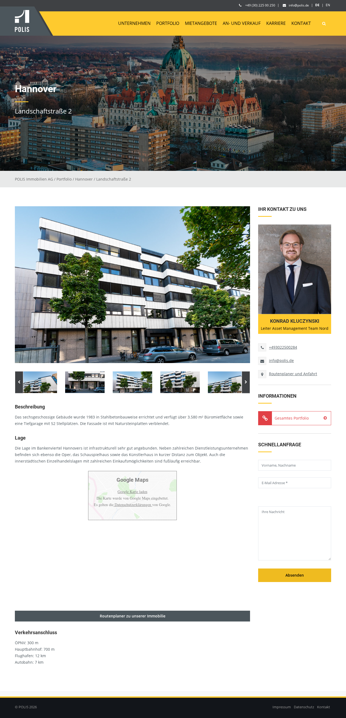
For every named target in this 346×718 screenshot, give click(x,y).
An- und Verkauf (242, 23)
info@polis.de (299, 5)
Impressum (281, 706)
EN (328, 5)
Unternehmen (134, 23)
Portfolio (167, 23)
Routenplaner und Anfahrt (293, 373)
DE (317, 5)
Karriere (276, 23)
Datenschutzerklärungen (133, 504)
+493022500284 (283, 347)
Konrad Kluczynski (294, 321)
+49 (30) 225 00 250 (259, 5)
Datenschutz (304, 706)
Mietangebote (201, 23)
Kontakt (301, 23)
